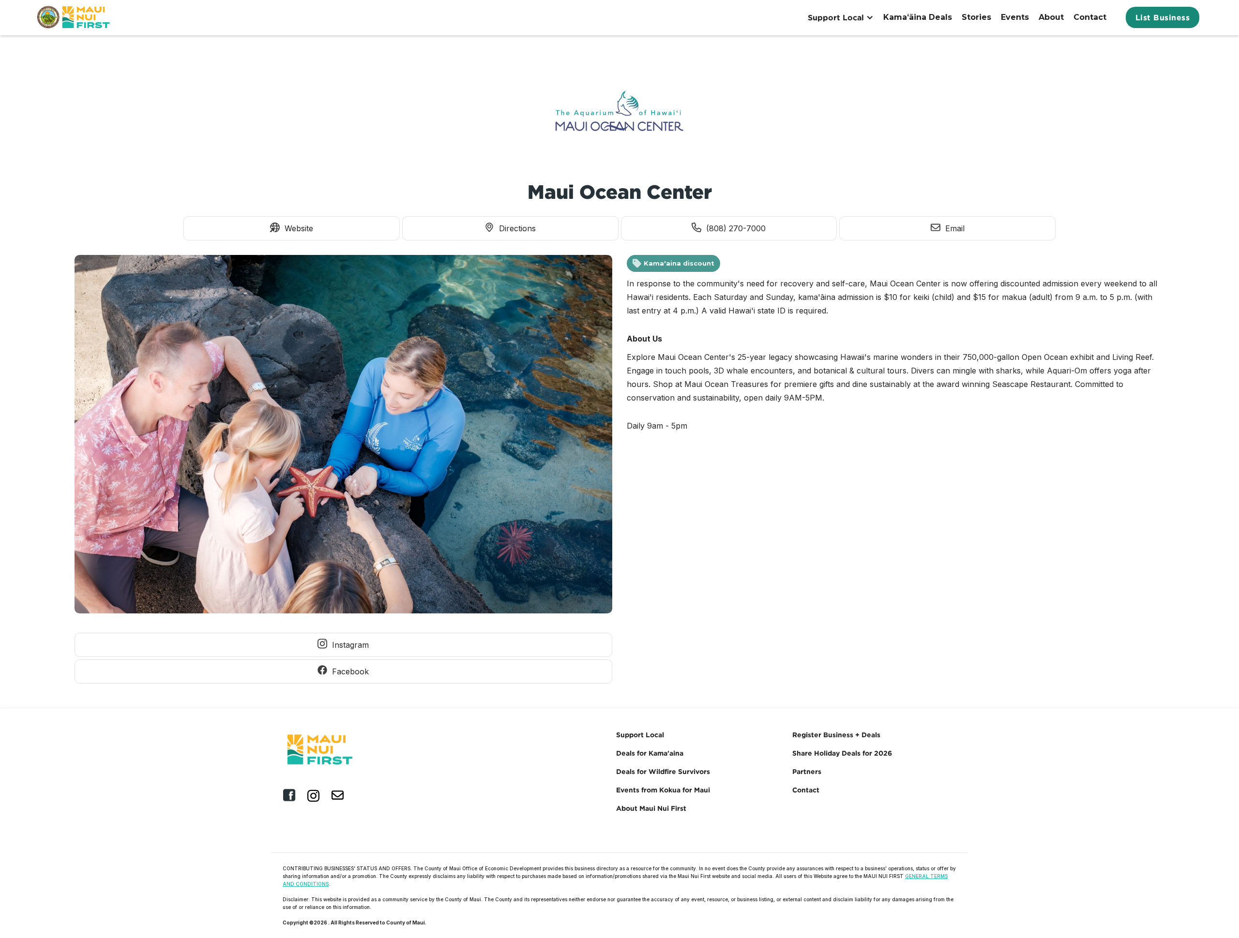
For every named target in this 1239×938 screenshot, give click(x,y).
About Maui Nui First (651, 808)
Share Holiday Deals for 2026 (842, 753)
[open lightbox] (343, 436)
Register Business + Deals (836, 734)
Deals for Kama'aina (649, 753)
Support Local (640, 734)
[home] (74, 17)
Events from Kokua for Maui (663, 789)
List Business (1162, 17)
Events (1015, 17)
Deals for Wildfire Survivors (663, 771)
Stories (976, 17)
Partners (806, 771)
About (1051, 17)
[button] (840, 17)
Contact (1089, 17)
